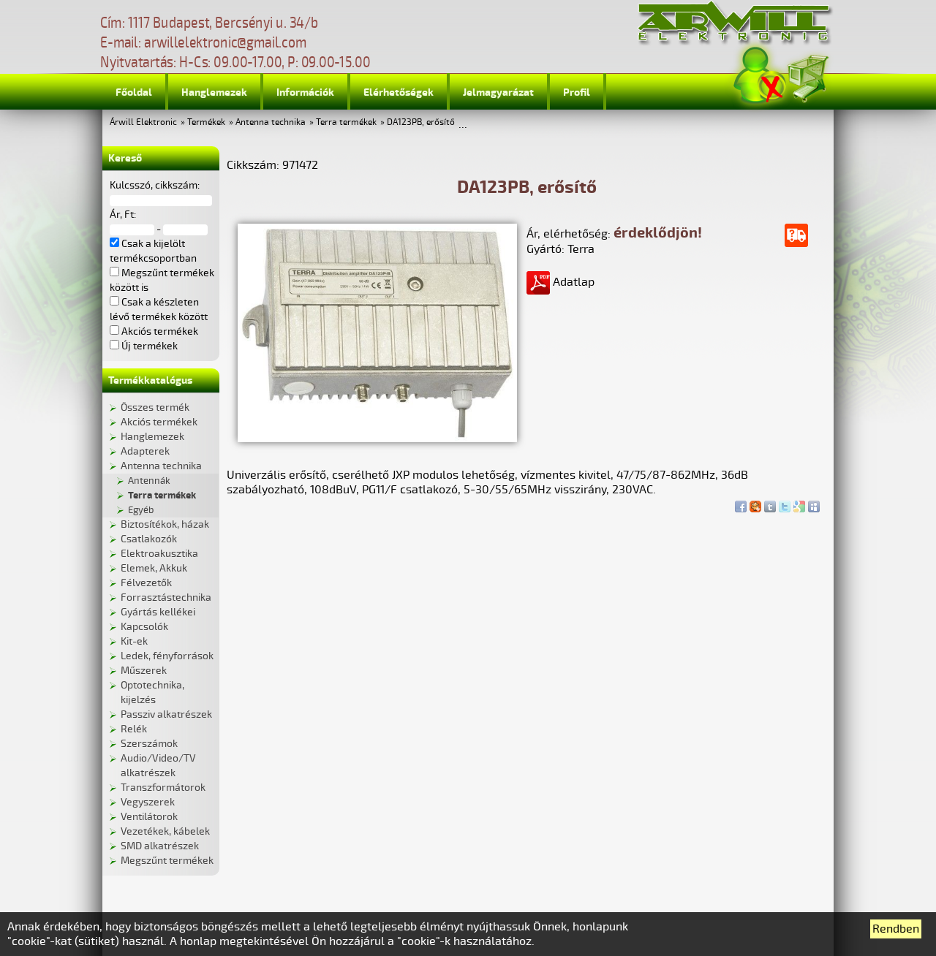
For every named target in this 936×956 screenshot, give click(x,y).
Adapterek (145, 451)
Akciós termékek (159, 422)
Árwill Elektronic (143, 122)
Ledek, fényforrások (167, 656)
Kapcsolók (144, 627)
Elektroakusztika (159, 553)
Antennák (149, 481)
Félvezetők (146, 583)
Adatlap (572, 282)
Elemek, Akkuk (154, 568)
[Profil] (760, 75)
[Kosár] (807, 76)
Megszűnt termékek (167, 860)
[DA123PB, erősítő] (377, 438)
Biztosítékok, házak (165, 524)
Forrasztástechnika (166, 597)
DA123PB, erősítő (421, 122)
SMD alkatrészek (160, 846)
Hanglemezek (214, 92)
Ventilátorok (149, 817)
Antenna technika (270, 122)
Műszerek (144, 670)
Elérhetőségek (398, 92)
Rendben (895, 929)
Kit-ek (134, 641)
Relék (134, 729)
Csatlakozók (149, 539)
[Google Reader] (799, 503)
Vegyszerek (148, 802)
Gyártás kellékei (158, 612)
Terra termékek (346, 122)
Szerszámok (149, 743)
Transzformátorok (163, 787)
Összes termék (155, 407)
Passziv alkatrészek (166, 714)
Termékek (206, 122)
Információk (305, 92)
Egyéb (141, 510)
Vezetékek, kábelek (165, 831)
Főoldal (134, 92)
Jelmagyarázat (498, 92)
